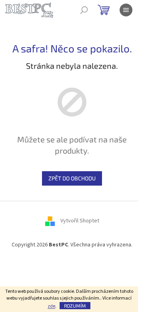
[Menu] (126, 10)
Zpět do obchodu (72, 178)
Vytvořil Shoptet (79, 221)
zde (51, 306)
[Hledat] (84, 10)
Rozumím (75, 305)
